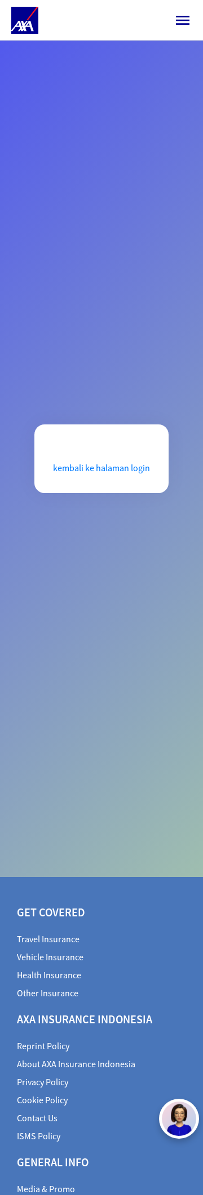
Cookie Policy (42, 1100)
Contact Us (37, 1118)
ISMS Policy (38, 1136)
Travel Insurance (48, 939)
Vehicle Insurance (50, 957)
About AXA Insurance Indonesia (76, 1063)
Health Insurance (49, 975)
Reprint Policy (43, 1045)
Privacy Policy (42, 1081)
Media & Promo (46, 1188)
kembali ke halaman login (101, 467)
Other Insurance (47, 993)
